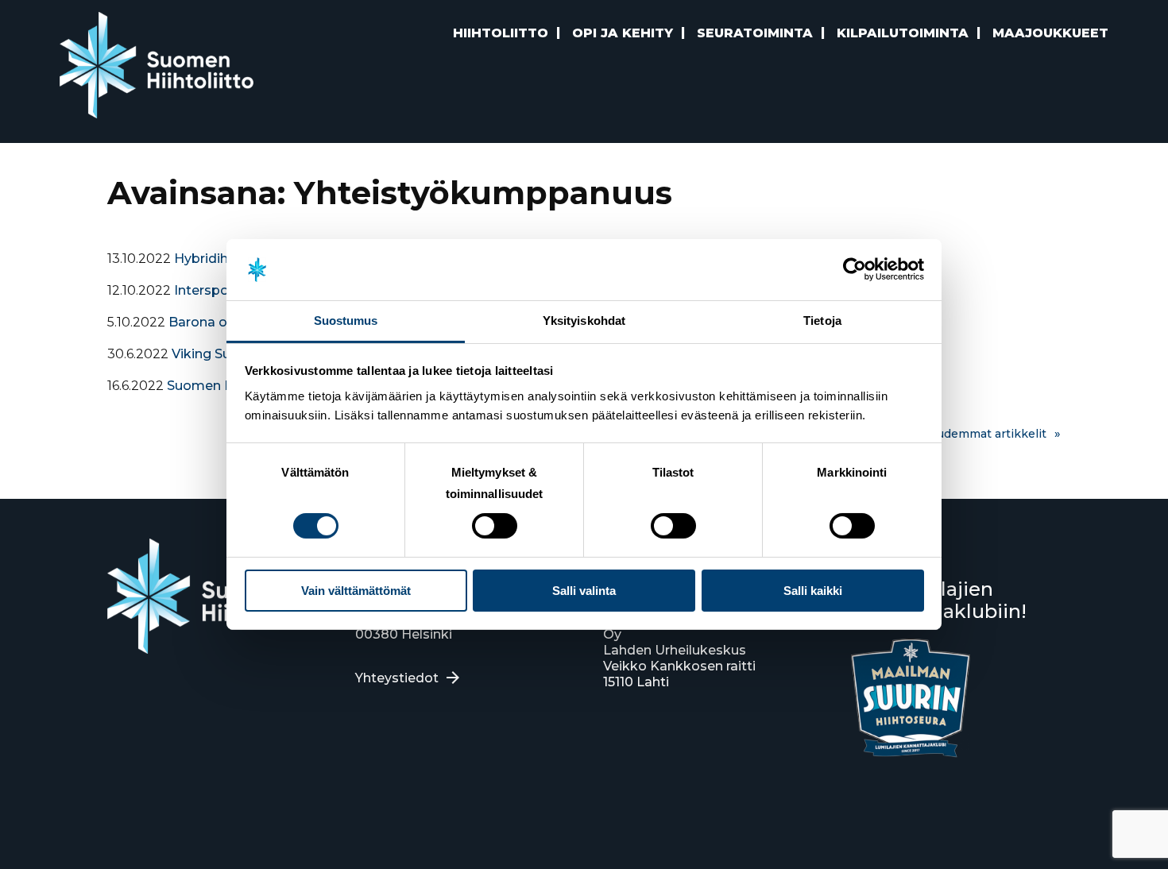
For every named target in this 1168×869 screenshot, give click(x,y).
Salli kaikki (812, 590)
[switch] (494, 526)
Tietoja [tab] (822, 320)
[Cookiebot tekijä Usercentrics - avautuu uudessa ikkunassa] (854, 269)
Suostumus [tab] (346, 320)
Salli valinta (584, 590)
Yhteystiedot (397, 678)
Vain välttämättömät (356, 590)
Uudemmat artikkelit (987, 434)
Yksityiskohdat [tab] (584, 320)
